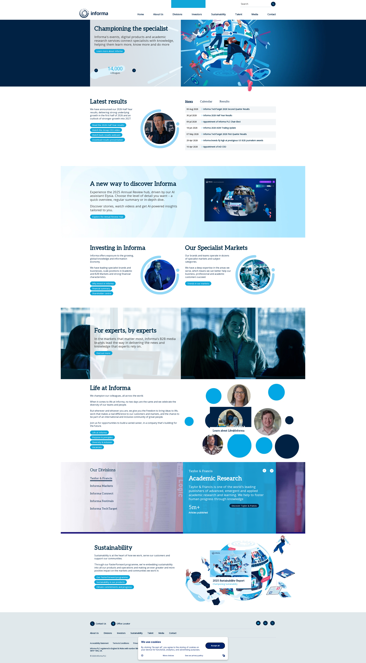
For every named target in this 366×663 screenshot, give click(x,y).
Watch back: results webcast (106, 134)
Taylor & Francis (101, 478)
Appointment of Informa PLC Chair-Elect (222, 121)
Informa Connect (101, 493)
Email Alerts (259, 624)
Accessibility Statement (99, 643)
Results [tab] (224, 101)
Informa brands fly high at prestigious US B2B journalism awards (233, 140)
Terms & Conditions (121, 643)
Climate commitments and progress (114, 586)
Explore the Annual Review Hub (107, 216)
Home (140, 14)
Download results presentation (107, 139)
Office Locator (123, 623)
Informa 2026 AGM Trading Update (219, 128)
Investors (197, 14)
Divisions (177, 14)
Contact (271, 14)
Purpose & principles (102, 437)
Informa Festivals (102, 501)
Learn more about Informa (110, 51)
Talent (238, 14)
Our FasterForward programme (112, 577)
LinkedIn (266, 624)
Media (254, 14)
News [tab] (189, 101)
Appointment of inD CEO (214, 146)
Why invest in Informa (103, 283)
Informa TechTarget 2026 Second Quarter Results (226, 109)
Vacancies (97, 447)
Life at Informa (99, 432)
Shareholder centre (101, 293)
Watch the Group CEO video (106, 130)
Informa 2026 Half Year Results (217, 115)
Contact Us (101, 623)
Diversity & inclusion (102, 442)
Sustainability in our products (111, 582)
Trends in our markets (198, 283)
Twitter (273, 624)
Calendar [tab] (206, 101)
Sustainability (218, 14)
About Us (158, 14)
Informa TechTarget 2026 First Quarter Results (225, 134)
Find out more (103, 353)
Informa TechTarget (103, 508)
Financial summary (101, 288)
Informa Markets (101, 486)
